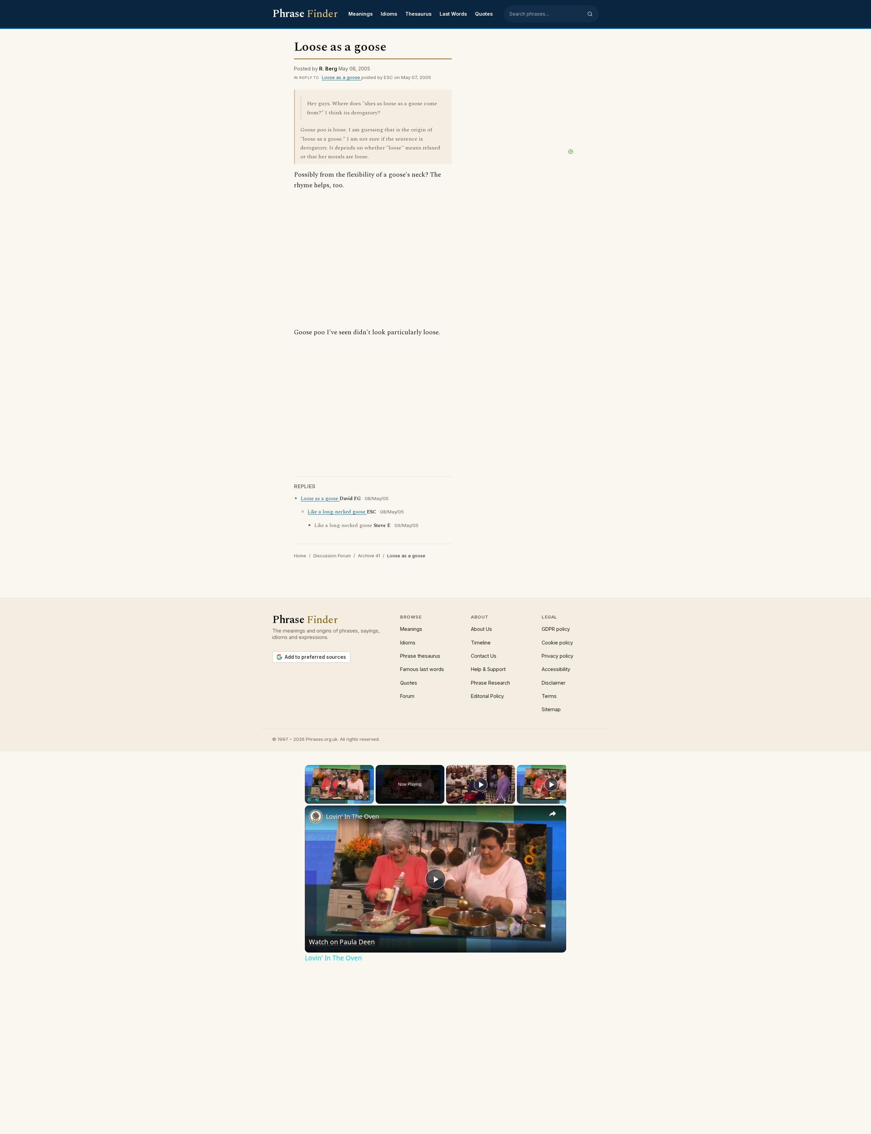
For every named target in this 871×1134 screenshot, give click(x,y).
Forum (407, 696)
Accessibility (556, 669)
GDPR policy (556, 629)
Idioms (389, 14)
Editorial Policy (487, 696)
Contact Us (483, 656)
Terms (549, 696)
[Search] (590, 14)
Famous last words (422, 669)
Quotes (484, 14)
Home (300, 555)
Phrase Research (490, 683)
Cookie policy (557, 642)
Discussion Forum (332, 555)
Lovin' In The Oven (352, 816)
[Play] (481, 784)
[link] (316, 816)
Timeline (481, 642)
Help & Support (488, 669)
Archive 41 (369, 555)
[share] (552, 813)
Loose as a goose (341, 77)
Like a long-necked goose (337, 512)
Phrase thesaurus (420, 656)
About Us (481, 629)
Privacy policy (557, 656)
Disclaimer (553, 683)
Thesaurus (418, 14)
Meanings (360, 14)
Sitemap (551, 709)
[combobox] (546, 14)
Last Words (453, 14)
